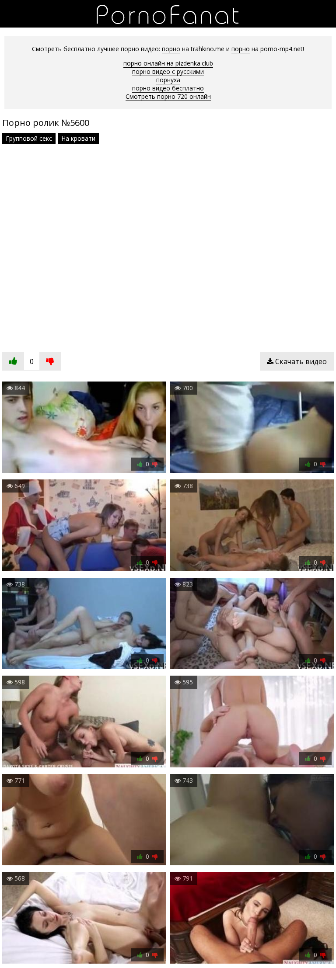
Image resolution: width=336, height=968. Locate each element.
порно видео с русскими (168, 71)
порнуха (168, 80)
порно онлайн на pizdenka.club (168, 63)
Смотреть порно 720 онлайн (168, 96)
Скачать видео (300, 361)
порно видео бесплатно (168, 88)
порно (171, 49)
